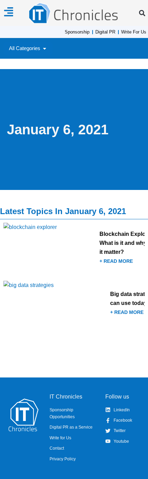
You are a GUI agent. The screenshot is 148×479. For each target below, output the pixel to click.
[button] (142, 13)
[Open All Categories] (44, 48)
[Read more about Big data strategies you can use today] (74, 305)
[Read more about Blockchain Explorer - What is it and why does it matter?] (74, 249)
